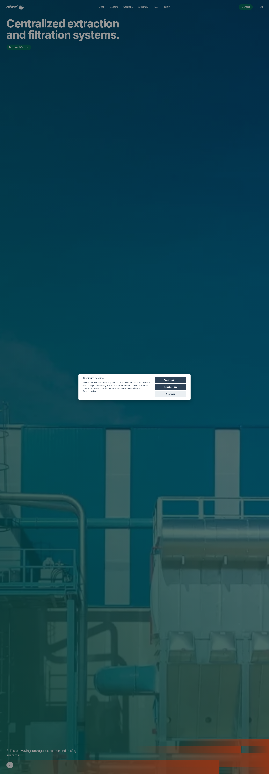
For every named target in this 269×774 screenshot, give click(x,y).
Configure (170, 394)
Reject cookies (170, 387)
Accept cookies (171, 380)
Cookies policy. (90, 391)
